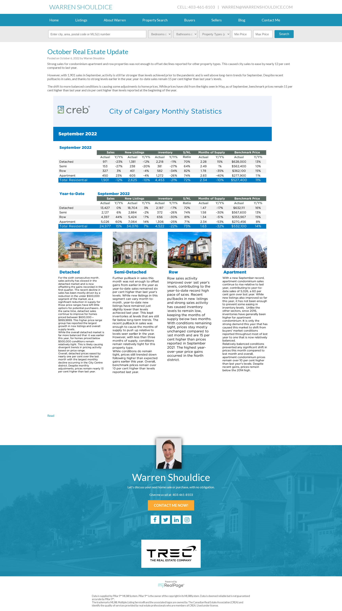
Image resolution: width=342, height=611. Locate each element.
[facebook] (155, 519)
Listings (81, 20)
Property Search (155, 20)
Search (284, 34)
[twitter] (165, 519)
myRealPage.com (171, 585)
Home (54, 20)
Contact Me (271, 20)
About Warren (115, 20)
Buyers (189, 20)
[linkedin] (176, 519)
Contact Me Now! (171, 505)
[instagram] (187, 519)
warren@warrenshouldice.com (257, 7)
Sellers (216, 20)
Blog (241, 20)
